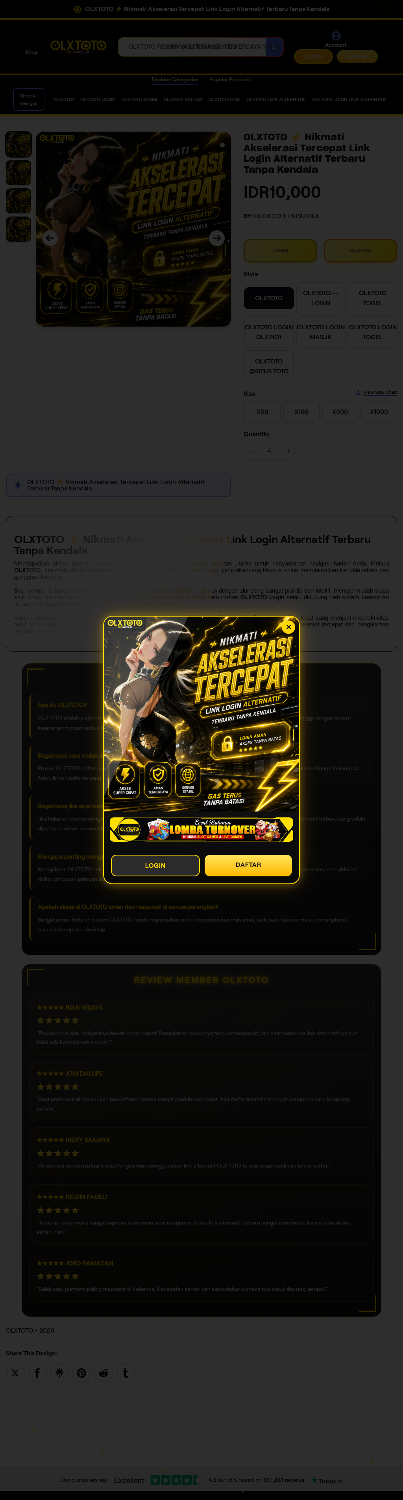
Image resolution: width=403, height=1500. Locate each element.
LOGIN (155, 865)
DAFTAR (248, 864)
